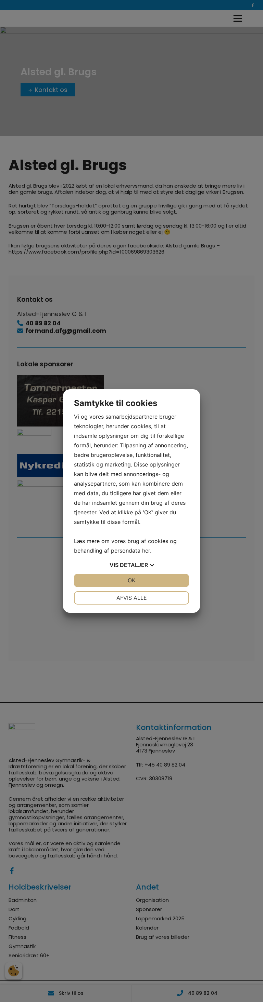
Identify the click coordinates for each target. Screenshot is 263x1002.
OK (131, 580)
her (146, 550)
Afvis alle (131, 597)
